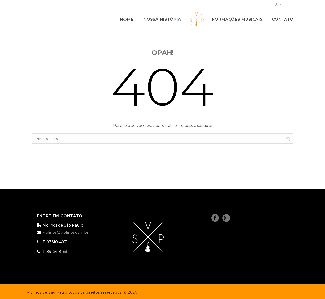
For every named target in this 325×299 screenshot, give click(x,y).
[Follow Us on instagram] (226, 218)
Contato (282, 19)
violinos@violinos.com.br (66, 232)
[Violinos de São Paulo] (196, 19)
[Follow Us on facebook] (215, 218)
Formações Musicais (237, 19)
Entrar (284, 4)
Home (127, 19)
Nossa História (162, 19)
